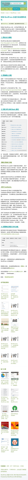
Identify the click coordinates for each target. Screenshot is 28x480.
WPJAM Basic (18, 477)
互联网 (22, 9)
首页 (2, 9)
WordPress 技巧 (9, 277)
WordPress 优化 (12, 271)
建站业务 (20, 271)
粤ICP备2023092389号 (20, 475)
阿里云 (4, 71)
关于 (11, 466)
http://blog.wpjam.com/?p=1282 (9, 43)
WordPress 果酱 (5, 475)
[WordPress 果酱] (6, 5)
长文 (7, 13)
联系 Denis (16, 466)
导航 (6, 9)
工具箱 (22, 466)
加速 (10, 9)
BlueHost (11, 268)
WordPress (16, 9)
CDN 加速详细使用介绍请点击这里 (10, 234)
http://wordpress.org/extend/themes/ (12, 90)
